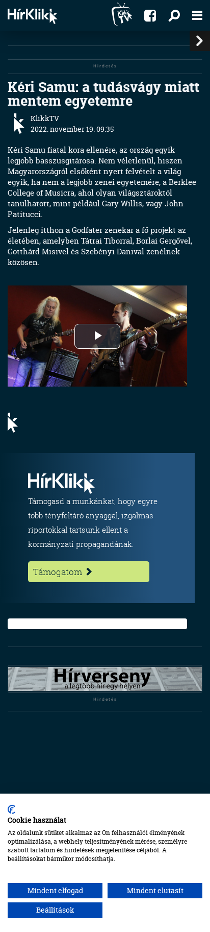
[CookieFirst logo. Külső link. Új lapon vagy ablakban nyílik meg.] (11, 809)
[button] (174, 15)
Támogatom (58, 572)
